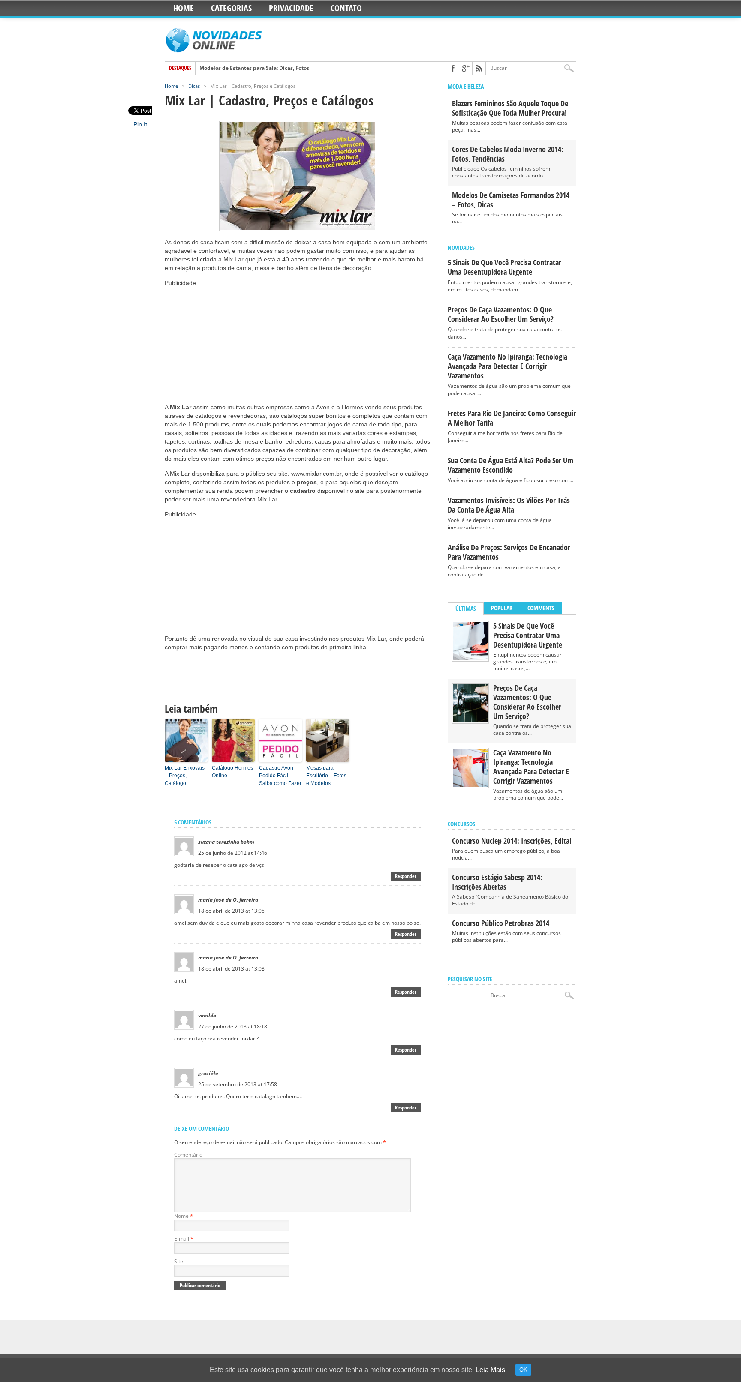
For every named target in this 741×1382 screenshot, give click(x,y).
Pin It (140, 124)
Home (171, 86)
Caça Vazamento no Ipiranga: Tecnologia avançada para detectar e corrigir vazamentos (507, 366)
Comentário (188, 1154)
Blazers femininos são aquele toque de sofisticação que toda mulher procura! (510, 108)
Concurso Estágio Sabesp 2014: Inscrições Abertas (497, 881)
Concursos (461, 824)
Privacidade (291, 8)
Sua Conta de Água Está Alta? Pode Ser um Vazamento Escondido (510, 465)
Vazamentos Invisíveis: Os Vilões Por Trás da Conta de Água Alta (509, 504)
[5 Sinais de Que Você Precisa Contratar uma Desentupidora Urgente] (470, 658)
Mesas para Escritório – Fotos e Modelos (326, 775)
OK (523, 1370)
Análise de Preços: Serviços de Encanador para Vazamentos (509, 552)
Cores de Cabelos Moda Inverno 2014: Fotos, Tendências (507, 153)
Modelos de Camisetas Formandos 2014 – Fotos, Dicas (510, 199)
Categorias (231, 8)
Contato (346, 8)
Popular (501, 608)
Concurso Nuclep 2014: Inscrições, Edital (511, 840)
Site (178, 1261)
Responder (405, 876)
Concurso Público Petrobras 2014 (500, 923)
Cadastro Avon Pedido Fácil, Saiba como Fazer (280, 775)
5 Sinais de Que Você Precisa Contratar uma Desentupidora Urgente (504, 267)
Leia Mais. (491, 1369)
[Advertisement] (229, 340)
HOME (183, 8)
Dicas (194, 86)
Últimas (465, 608)
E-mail (183, 1238)
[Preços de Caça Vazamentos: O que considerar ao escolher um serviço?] (470, 720)
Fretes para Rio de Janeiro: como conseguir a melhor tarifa (512, 417)
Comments (540, 608)
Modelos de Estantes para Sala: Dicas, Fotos (254, 68)
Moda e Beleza (466, 86)
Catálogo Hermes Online (232, 772)
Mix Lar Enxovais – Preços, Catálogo (185, 775)
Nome (183, 1216)
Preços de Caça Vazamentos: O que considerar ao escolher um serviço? (501, 314)
